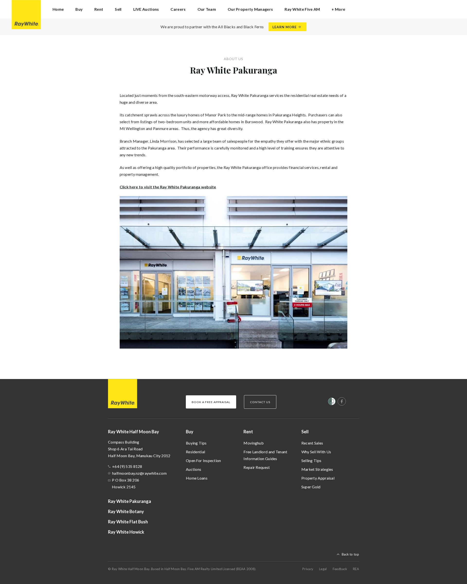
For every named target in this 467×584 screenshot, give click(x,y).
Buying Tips (196, 443)
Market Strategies (317, 469)
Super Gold (311, 486)
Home (58, 9)
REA (356, 569)
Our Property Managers (250, 9)
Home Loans (196, 478)
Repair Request (256, 467)
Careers (178, 9)
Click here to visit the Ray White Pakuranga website (168, 187)
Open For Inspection (203, 460)
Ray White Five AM (302, 9)
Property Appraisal (317, 478)
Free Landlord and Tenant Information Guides (265, 455)
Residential (195, 451)
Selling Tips (311, 460)
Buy (189, 431)
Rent (248, 431)
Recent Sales (312, 443)
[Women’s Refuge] (332, 402)
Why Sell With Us (316, 451)
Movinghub (253, 443)
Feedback (340, 569)
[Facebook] (342, 401)
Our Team (207, 9)
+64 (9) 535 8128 (127, 466)
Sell (305, 431)
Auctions (193, 469)
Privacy (307, 569)
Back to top (350, 554)
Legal (323, 569)
